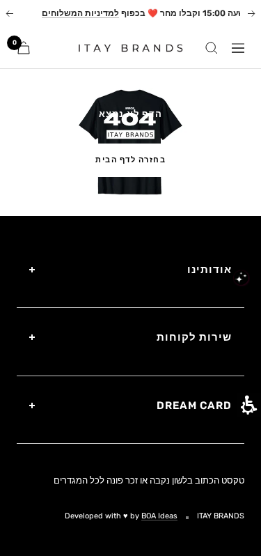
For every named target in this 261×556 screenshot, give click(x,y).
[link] (125, 47)
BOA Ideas (159, 515)
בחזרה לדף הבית (130, 159)
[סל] (24, 47)
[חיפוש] (211, 48)
